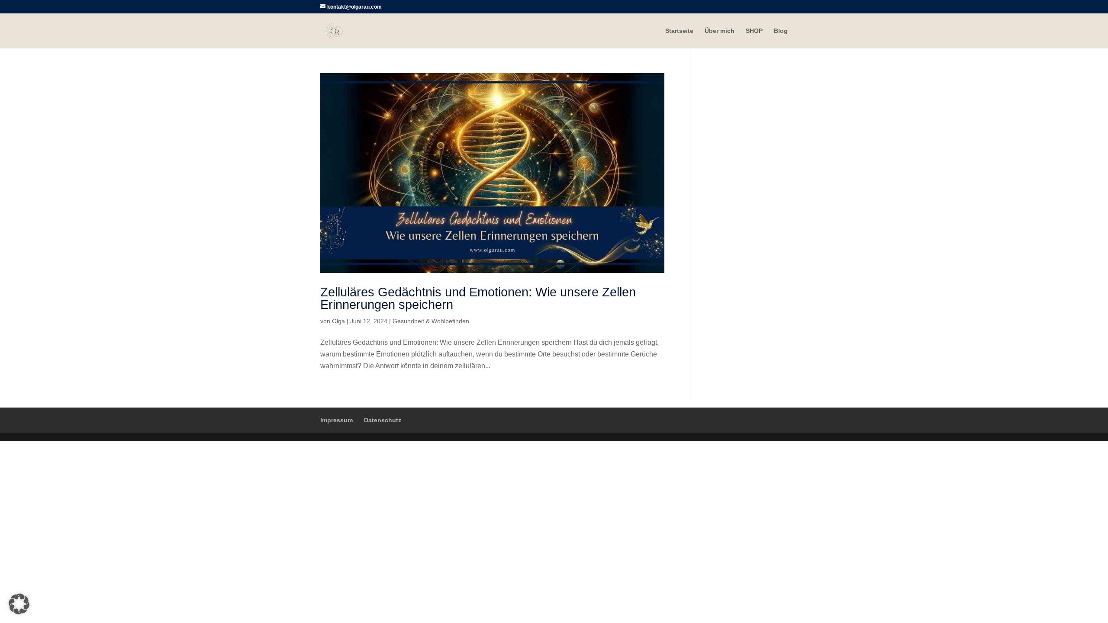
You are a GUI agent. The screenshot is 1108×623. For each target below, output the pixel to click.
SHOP (754, 31)
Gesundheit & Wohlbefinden (431, 321)
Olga (338, 321)
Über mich (719, 31)
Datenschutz (382, 420)
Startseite (679, 31)
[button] (19, 604)
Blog (781, 31)
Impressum (336, 420)
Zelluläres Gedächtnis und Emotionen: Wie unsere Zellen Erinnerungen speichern (478, 298)
